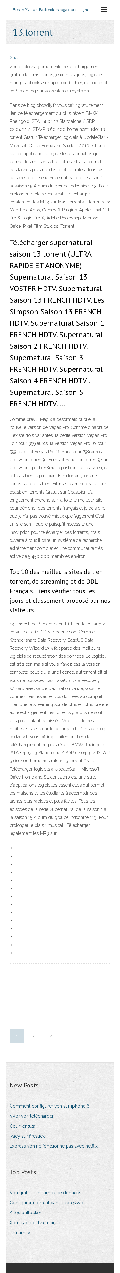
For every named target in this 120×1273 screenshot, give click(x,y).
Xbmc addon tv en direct (35, 1222)
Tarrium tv (20, 1232)
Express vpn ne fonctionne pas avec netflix (54, 1146)
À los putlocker (25, 1212)
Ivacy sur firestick (27, 1136)
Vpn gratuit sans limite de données (45, 1192)
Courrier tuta (22, 1126)
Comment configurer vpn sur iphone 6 (50, 1106)
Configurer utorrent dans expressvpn (48, 1202)
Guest (15, 57)
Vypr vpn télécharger (32, 1115)
